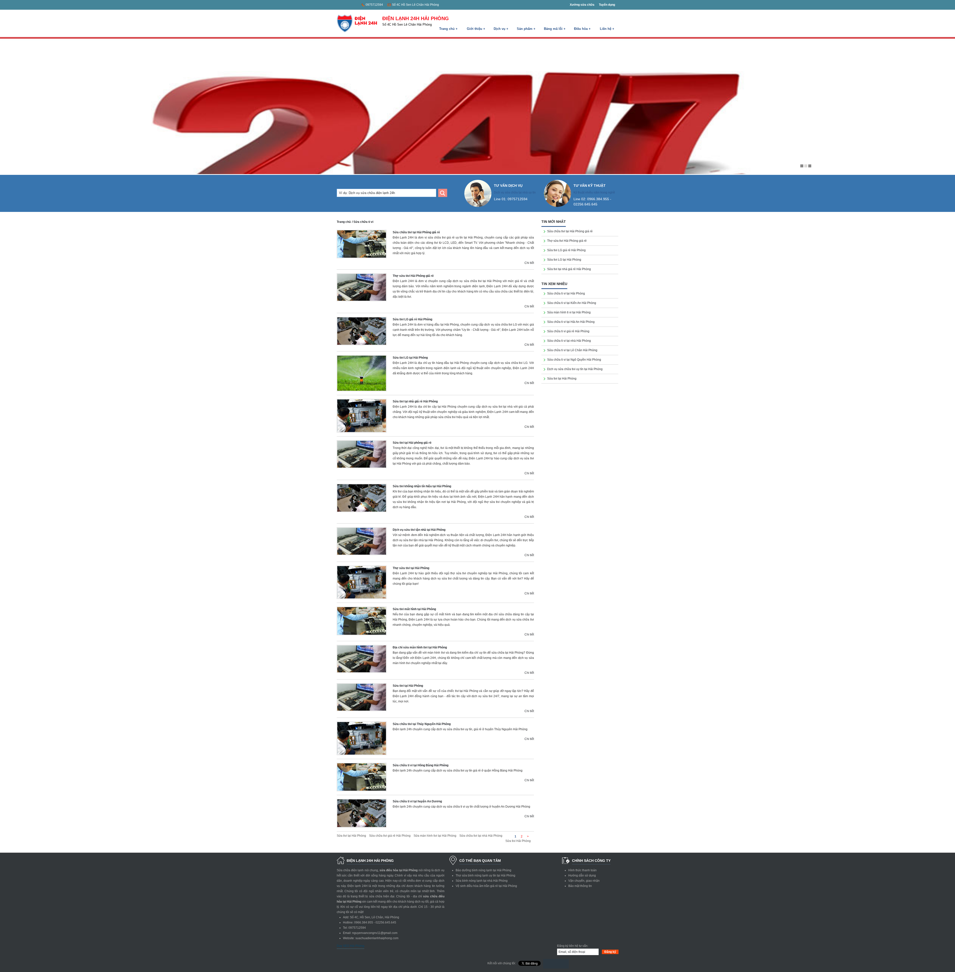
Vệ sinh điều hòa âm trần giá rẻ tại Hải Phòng (486, 886)
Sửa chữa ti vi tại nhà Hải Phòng (569, 340)
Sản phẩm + (526, 29)
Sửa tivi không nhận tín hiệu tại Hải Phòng (422, 486)
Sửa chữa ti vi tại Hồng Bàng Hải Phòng (420, 765)
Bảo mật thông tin (580, 886)
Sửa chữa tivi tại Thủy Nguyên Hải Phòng (422, 724)
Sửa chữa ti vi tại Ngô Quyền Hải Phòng (574, 359)
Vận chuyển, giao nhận (584, 880)
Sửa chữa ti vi (363, 222)
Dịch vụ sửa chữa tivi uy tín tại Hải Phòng (575, 369)
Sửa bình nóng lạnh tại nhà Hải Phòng (482, 880)
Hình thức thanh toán (582, 870)
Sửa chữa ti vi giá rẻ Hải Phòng (568, 331)
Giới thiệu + (476, 29)
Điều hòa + (582, 29)
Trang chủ (344, 222)
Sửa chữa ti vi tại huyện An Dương (417, 801)
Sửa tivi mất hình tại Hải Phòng (414, 609)
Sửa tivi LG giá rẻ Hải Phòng (412, 319)
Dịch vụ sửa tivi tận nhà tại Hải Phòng (419, 530)
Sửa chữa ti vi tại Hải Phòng (566, 293)
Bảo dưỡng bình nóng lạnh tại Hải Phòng (483, 870)
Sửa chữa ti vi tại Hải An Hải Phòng (571, 322)
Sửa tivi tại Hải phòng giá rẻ (412, 442)
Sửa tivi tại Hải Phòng (408, 685)
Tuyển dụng (607, 4)
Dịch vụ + (501, 29)
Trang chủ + (448, 29)
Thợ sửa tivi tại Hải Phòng (411, 568)
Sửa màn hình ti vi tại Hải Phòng (569, 312)
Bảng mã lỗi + (555, 29)
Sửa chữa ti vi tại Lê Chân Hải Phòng (572, 350)
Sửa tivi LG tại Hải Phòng (410, 357)
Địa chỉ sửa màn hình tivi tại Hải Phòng (420, 647)
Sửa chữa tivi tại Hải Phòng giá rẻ (416, 232)
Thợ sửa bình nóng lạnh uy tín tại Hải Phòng (485, 875)
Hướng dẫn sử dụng (582, 875)
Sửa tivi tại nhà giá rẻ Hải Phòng (415, 401)
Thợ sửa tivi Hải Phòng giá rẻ (413, 276)
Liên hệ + (607, 29)
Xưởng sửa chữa (582, 4)
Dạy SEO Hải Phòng (350, 946)
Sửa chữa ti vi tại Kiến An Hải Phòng (571, 303)
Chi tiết (529, 263)
